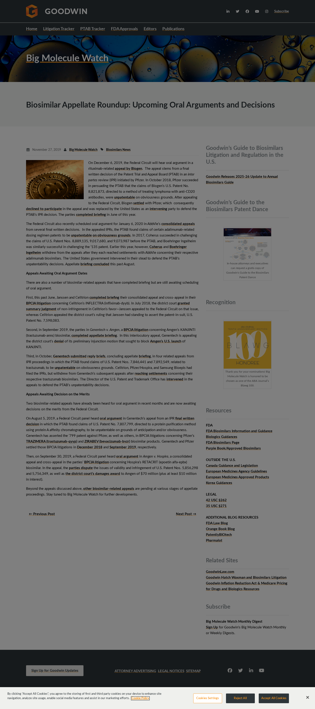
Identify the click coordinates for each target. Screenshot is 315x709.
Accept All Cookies (273, 698)
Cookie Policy (140, 698)
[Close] (308, 697)
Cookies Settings (207, 698)
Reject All (240, 698)
